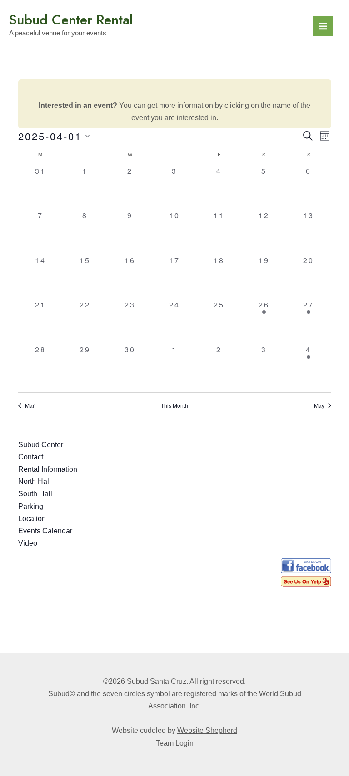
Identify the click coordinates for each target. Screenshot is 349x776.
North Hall (34, 481)
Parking (30, 506)
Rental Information (47, 469)
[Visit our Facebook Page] (306, 566)
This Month (174, 405)
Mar (30, 405)
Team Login (175, 743)
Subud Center (40, 445)
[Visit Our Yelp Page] (306, 581)
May (319, 405)
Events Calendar (45, 531)
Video (27, 543)
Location (32, 518)
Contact (30, 457)
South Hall (35, 494)
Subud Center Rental (71, 19)
